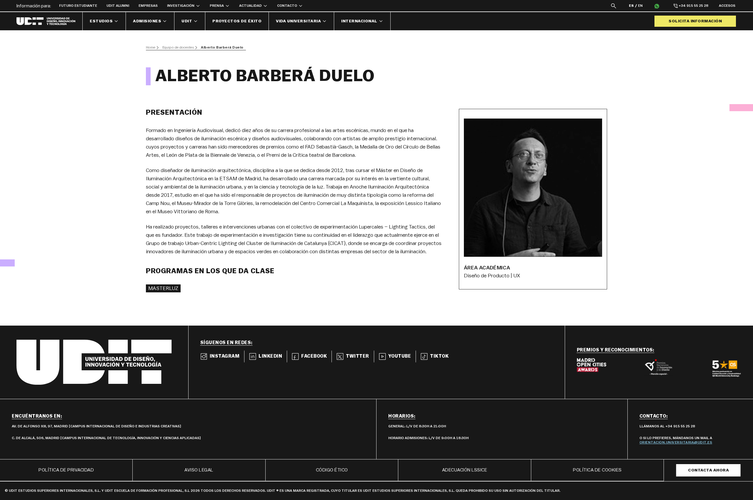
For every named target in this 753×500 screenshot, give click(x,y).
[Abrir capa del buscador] (613, 5)
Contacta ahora (708, 470)
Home (150, 47)
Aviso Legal (199, 470)
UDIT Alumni (117, 5)
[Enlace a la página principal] (49, 21)
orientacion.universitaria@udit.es (675, 442)
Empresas (148, 5)
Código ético (332, 470)
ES (631, 5)
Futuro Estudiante (78, 5)
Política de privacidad (66, 470)
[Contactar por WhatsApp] (656, 5)
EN (640, 5)
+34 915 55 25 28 (693, 5)
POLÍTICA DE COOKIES (597, 470)
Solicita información (695, 21)
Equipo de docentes (178, 47)
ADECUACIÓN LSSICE (464, 470)
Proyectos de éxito (236, 21)
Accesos (727, 5)
